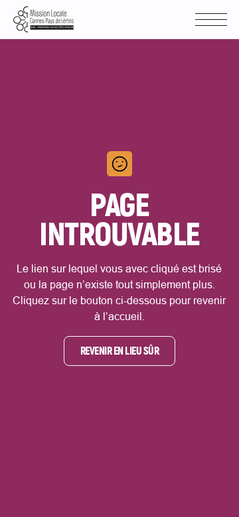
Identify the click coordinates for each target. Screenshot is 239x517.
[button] (211, 19)
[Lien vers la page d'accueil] (43, 19)
